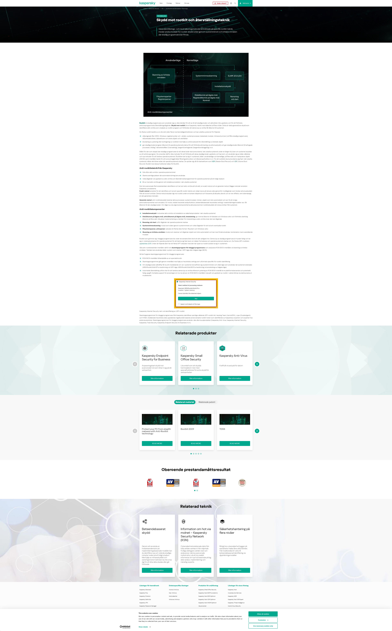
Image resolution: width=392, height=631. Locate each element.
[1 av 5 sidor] (191, 453)
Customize (262, 620)
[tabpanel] (196, 432)
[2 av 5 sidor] (193, 453)
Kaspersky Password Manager (147, 606)
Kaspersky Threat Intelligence (236, 603)
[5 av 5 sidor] (201, 453)
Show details (143, 627)
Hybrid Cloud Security (234, 606)
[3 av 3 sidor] (198, 388)
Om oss (186, 3)
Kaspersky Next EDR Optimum (206, 596)
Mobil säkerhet (173, 596)
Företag (169, 3)
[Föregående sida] (135, 364)
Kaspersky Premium (144, 596)
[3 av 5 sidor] (196, 453)
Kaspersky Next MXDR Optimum (207, 603)
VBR (235, 161)
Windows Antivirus (174, 599)
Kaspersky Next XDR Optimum (206, 599)
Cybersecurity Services (234, 593)
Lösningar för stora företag (238, 586)
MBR (213, 161)
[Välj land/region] (231, 3)
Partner (178, 3)
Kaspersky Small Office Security (207, 589)
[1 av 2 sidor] (195, 490)
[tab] (184, 402)
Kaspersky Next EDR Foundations (208, 593)
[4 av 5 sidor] (198, 453)
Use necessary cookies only (263, 626)
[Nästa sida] (257, 364)
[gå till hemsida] (147, 3)
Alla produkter (202, 606)
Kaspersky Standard (145, 589)
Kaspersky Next (232, 589)
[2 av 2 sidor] (197, 490)
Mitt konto (246, 3)
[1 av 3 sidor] (193, 388)
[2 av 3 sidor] (196, 388)
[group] (157, 363)
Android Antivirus (174, 589)
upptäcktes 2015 (145, 244)
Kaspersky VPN (143, 603)
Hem (161, 3)
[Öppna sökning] (235, 3)
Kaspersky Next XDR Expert (235, 599)
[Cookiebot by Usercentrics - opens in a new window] (125, 627)
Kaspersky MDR (232, 596)
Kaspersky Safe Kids (145, 599)
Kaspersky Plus (143, 593)
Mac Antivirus (173, 593)
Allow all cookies (263, 614)
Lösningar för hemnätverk (149, 586)
